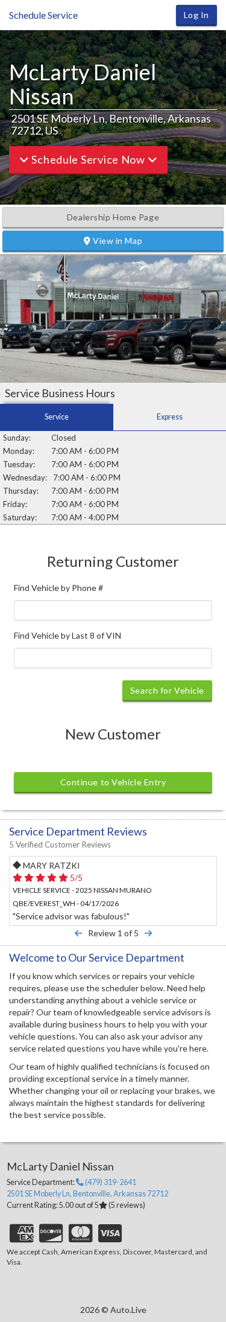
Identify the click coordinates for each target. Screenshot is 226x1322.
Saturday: (20, 517)
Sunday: (17, 437)
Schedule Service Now (89, 159)
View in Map (116, 240)
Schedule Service (43, 15)
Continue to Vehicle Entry (113, 782)
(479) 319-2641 (110, 1182)
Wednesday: (25, 477)
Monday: (18, 451)
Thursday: (21, 491)
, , (87, 1193)
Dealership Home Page (113, 217)
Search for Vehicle (167, 690)
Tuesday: (19, 464)
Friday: (15, 504)
